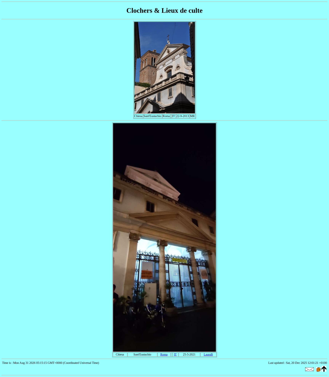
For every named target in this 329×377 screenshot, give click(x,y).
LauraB (208, 354)
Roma (164, 354)
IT (175, 354)
